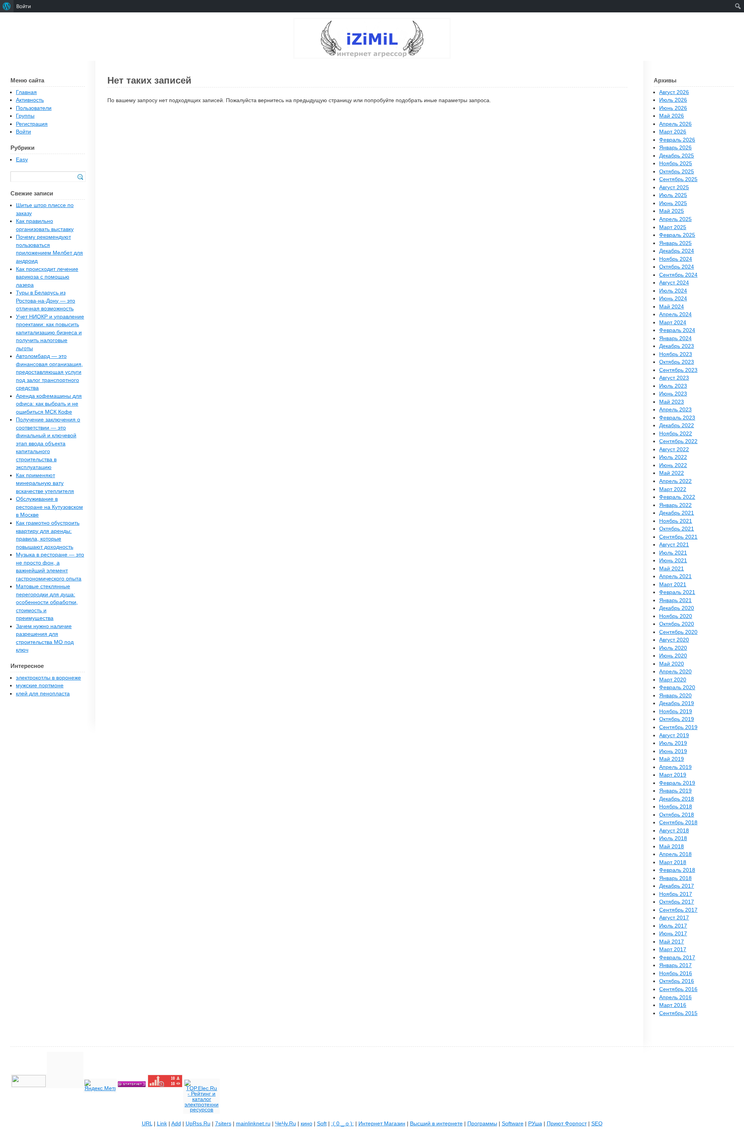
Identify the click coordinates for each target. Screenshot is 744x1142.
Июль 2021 (673, 553)
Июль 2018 (673, 838)
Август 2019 (674, 735)
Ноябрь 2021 (675, 521)
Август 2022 (674, 449)
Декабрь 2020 (676, 608)
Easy (22, 160)
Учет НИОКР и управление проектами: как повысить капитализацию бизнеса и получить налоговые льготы (50, 332)
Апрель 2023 (675, 410)
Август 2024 (674, 283)
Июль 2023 (673, 386)
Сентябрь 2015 (678, 1013)
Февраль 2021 (677, 592)
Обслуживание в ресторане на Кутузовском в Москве (49, 507)
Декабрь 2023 (676, 346)
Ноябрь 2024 (675, 259)
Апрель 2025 (675, 219)
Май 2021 (671, 569)
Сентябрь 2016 (678, 989)
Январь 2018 (675, 878)
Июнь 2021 (673, 560)
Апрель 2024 (675, 314)
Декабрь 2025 (676, 156)
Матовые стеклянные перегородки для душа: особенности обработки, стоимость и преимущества (47, 602)
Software (513, 1124)
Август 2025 (674, 187)
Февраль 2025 (677, 235)
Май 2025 (671, 211)
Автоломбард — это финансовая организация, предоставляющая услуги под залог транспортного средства (49, 372)
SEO (597, 1124)
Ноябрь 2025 (675, 163)
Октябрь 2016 (676, 981)
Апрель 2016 (675, 997)
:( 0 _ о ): (342, 1124)
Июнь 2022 (673, 465)
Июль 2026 (673, 100)
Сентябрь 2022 (678, 441)
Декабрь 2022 (676, 425)
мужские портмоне (40, 685)
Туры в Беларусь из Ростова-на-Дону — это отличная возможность (45, 301)
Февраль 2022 (677, 497)
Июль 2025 (673, 195)
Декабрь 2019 (676, 703)
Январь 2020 (675, 696)
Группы (25, 116)
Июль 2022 (673, 457)
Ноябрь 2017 (675, 894)
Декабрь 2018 (676, 799)
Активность (30, 100)
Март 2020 (672, 680)
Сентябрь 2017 (678, 910)
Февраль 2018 (677, 870)
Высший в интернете (436, 1124)
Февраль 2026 (677, 140)
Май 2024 (671, 307)
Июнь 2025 (673, 203)
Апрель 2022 (675, 481)
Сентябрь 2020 (678, 632)
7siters (223, 1124)
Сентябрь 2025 (678, 179)
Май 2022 (671, 473)
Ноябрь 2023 (675, 354)
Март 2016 (672, 1005)
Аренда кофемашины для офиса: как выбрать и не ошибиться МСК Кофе (49, 404)
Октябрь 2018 (676, 815)
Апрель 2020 (675, 672)
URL (147, 1124)
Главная (26, 92)
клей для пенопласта (43, 694)
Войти (23, 132)
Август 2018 (674, 831)
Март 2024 (672, 322)
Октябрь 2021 (676, 529)
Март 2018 (672, 862)
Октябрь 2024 (676, 267)
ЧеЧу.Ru (285, 1124)
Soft (322, 1124)
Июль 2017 (673, 926)
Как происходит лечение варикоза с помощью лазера (47, 277)
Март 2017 (672, 949)
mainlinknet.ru (253, 1124)
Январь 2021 (675, 600)
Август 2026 (674, 92)
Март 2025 (672, 227)
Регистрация (32, 124)
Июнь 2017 (673, 934)
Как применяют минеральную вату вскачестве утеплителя (45, 483)
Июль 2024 (673, 291)
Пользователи (34, 108)
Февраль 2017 (677, 958)
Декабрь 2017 (676, 886)
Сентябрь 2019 (678, 727)
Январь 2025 (675, 243)
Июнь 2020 (673, 656)
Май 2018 (671, 846)
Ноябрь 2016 (675, 973)
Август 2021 (674, 545)
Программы (482, 1124)
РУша (535, 1124)
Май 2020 (671, 664)
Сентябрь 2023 (678, 370)
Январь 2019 (675, 791)
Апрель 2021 (675, 576)
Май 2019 (671, 759)
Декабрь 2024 (676, 251)
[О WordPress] (7, 6)
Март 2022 (672, 489)
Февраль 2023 (677, 418)
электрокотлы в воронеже (48, 678)
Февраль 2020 (677, 687)
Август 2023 (674, 378)
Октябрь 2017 (676, 902)
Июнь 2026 (673, 108)
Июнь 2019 (673, 751)
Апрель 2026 (675, 124)
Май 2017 (671, 942)
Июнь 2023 (673, 394)
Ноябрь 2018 (675, 807)
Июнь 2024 (673, 298)
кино (306, 1124)
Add (176, 1124)
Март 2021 (672, 584)
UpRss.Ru (198, 1124)
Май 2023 (671, 402)
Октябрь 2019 (676, 719)
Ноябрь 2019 (675, 711)
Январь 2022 (675, 505)
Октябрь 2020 (676, 624)
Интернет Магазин (381, 1124)
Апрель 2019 (675, 767)
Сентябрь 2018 (678, 822)
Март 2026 (672, 132)
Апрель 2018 (675, 854)
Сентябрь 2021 (678, 537)
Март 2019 (672, 775)
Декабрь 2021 (676, 513)
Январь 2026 (675, 148)
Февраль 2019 (677, 783)
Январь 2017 (675, 965)
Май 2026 (671, 116)
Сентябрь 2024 (678, 275)
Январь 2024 (675, 338)
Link (162, 1124)
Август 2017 (674, 918)
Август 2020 (674, 640)
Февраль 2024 (677, 330)
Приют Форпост (567, 1124)
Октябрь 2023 (676, 362)
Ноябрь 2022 (675, 434)
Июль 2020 (673, 648)
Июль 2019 (673, 743)
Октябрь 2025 (676, 172)
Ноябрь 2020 (675, 616)
